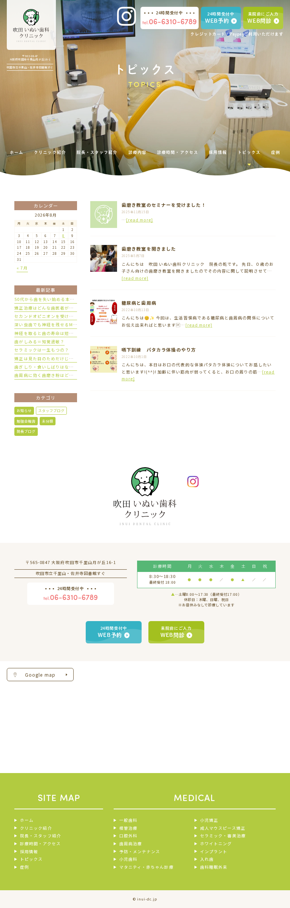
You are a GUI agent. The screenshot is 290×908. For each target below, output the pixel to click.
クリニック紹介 (36, 828)
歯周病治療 (130, 843)
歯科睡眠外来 (213, 867)
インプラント (213, 851)
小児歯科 (128, 859)
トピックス (31, 859)
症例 (24, 867)
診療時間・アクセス (40, 843)
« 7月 (22, 268)
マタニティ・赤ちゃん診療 (146, 867)
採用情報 (29, 851)
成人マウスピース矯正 (222, 828)
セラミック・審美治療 (222, 835)
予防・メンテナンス (139, 851)
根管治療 (128, 828)
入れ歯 (207, 859)
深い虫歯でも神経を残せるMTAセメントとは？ (62, 324)
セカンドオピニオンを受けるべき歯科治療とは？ (64, 316)
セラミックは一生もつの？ (41, 350)
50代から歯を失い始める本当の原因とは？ (58, 299)
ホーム (27, 820)
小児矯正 (209, 820)
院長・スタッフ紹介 (40, 835)
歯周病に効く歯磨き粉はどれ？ (46, 375)
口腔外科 (128, 835)
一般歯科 (128, 820)
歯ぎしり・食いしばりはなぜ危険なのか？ (57, 367)
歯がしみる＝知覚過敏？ (39, 341)
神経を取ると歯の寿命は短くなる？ (50, 333)
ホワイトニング (216, 843)
